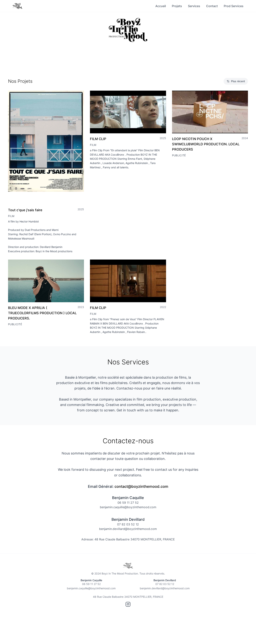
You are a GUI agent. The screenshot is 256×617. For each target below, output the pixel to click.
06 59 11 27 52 (128, 502)
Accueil (160, 6)
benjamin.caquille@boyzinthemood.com (128, 507)
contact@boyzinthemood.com (141, 486)
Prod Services (233, 6)
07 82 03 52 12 (128, 524)
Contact (212, 6)
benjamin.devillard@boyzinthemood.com (128, 529)
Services (194, 6)
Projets (177, 6)
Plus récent (238, 81)
